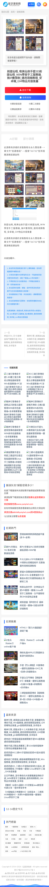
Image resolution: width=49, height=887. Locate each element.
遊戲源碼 (20, 12)
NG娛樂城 (14, 847)
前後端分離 (38, 835)
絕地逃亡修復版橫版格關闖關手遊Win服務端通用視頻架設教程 (24, 740)
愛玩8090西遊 (9, 831)
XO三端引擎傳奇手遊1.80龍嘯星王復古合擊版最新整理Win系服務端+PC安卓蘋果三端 (36, 391)
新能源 (33, 839)
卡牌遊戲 (38, 831)
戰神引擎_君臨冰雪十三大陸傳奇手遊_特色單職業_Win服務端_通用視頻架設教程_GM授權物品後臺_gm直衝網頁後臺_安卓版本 (24, 732)
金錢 (20, 839)
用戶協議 (31, 873)
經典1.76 (33, 827)
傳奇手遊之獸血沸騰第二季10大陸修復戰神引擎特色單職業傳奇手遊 (23, 747)
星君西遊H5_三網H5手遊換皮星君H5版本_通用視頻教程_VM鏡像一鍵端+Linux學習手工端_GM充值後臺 (24, 769)
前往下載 (26, 90)
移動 (6, 847)
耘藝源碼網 (11, 311)
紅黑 (30, 835)
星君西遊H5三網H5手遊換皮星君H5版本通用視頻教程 (24, 754)
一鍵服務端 (14, 827)
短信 (24, 831)
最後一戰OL (35, 847)
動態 (6, 827)
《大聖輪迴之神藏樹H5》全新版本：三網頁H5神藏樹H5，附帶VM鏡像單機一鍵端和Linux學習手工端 (24, 794)
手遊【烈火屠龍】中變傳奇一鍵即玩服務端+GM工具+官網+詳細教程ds (32, 668)
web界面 (14, 851)
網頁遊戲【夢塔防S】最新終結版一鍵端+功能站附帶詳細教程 (31, 605)
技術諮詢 (26, 98)
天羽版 (13, 839)
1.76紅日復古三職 (25, 851)
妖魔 (18, 831)
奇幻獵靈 (8, 843)
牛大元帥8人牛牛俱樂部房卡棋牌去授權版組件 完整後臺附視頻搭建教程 (32, 562)
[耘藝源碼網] (12, 4)
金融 (6, 851)
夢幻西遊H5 (36, 843)
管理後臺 (27, 843)
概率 (6, 835)
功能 (6, 839)
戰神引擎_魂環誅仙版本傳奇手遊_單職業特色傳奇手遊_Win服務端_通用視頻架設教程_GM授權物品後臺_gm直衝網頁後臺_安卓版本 (35, 345)
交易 (30, 831)
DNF (26, 839)
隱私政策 (10, 873)
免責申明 (20, 873)
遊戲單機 (22, 835)
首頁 (13, 12)
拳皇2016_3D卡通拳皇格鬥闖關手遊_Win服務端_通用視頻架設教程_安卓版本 (13, 341)
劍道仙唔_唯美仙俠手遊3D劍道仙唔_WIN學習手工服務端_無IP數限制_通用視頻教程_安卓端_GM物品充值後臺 (24, 314)
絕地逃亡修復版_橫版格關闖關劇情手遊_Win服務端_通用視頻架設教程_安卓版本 (24, 760)
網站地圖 (41, 873)
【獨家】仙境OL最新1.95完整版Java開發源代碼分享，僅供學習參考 (23, 786)
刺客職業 (14, 835)
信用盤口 (24, 827)
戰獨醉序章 (17, 843)
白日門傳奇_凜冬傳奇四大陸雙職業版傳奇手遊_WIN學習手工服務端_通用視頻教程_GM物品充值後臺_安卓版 (24, 778)
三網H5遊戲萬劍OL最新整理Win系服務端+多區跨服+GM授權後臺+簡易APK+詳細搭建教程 (36, 470)
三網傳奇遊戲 (25, 847)
